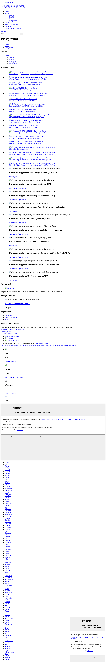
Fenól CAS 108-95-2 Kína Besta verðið (22, 101)
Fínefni (11, 17)
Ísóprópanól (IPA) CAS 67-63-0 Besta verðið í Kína (26, 106)
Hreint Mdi (72, 345)
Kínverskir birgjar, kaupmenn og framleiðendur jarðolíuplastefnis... (31, 74)
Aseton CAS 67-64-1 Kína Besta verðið (22, 111)
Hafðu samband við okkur (13, 28)
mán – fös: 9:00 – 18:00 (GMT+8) (12, 329)
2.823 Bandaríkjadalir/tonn (18, 200)
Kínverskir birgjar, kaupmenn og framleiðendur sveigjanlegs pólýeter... (32, 154)
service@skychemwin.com (9, 333)
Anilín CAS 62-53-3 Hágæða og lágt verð (23, 90)
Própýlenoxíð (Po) (16, 345)
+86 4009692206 (6, 331)
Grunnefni (12, 15)
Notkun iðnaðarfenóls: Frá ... (17, 304)
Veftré (7, 319)
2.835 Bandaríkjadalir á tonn (18, 269)
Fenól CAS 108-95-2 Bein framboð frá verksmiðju (25, 138)
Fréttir (7, 22)
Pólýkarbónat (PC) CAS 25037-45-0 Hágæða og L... (26, 117)
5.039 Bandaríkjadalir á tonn (18, 257)
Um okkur (8, 26)
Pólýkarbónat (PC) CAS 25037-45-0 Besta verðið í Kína (27, 79)
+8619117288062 (11, 393)
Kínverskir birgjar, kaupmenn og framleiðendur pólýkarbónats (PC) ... (32, 165)
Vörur (7, 13)
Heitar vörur (39, 344)
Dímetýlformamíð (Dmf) (44, 345)
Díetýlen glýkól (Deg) (60, 345)
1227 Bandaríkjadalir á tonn (18, 188)
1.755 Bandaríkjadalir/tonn (18, 222)
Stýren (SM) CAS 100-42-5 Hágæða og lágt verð (25, 122)
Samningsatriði (14, 177)
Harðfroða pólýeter (29, 345)
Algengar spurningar (11, 24)
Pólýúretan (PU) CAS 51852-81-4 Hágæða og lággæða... (28, 95)
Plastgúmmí (13, 21)
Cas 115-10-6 (5, 345)
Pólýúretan (12, 19)
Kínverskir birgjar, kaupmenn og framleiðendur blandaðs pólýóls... (30, 160)
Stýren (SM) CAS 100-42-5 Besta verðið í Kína (24, 84)
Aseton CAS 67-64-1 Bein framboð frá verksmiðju (25, 143)
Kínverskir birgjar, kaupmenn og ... (20, 149)
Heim (7, 11)
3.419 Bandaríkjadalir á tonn (18, 234)
